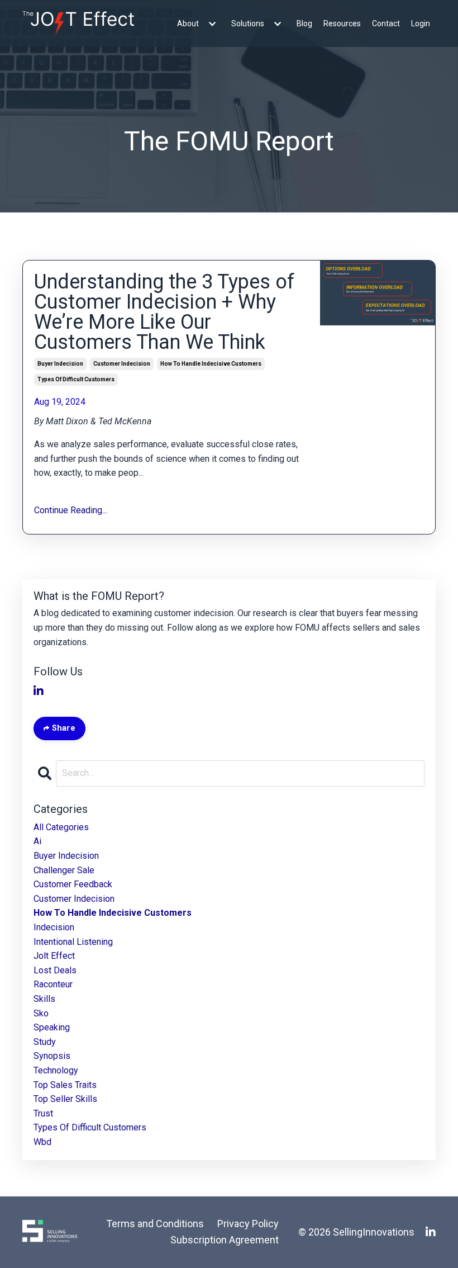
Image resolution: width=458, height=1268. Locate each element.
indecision (54, 927)
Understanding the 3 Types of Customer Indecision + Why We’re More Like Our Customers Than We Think (164, 312)
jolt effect (54, 955)
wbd (42, 1142)
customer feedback (73, 884)
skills (44, 998)
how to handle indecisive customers (210, 364)
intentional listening (73, 941)
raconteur (53, 984)
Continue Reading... (70, 510)
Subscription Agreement (224, 1240)
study (45, 1042)
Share (62, 728)
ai (37, 841)
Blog (304, 23)
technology (56, 1070)
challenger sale (64, 870)
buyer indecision (60, 364)
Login (420, 23)
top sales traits (65, 1085)
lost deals (55, 970)
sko (41, 1013)
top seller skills (65, 1099)
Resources (342, 23)
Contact (386, 23)
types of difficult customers (76, 379)
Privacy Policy (248, 1223)
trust (43, 1113)
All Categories (61, 827)
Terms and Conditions (155, 1223)
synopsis (52, 1056)
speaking (52, 1027)
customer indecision (121, 364)
